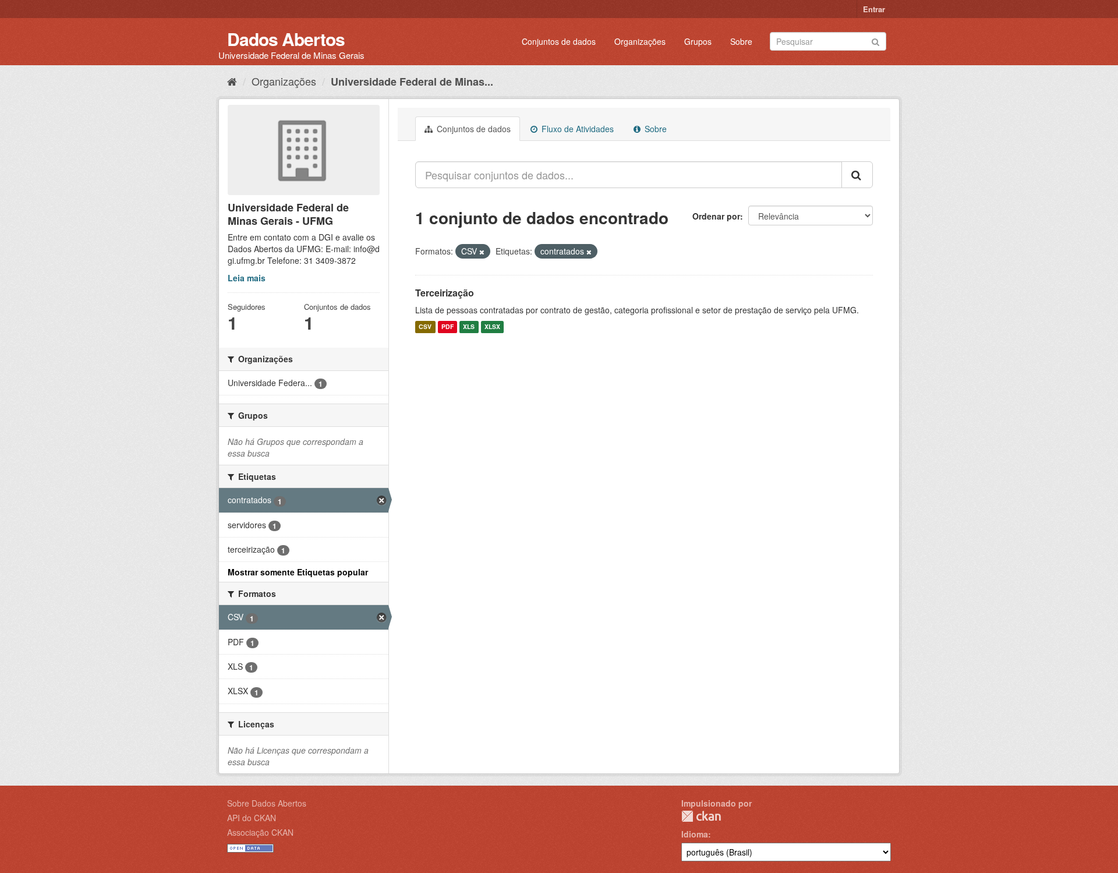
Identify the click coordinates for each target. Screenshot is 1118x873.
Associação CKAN (260, 832)
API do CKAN (251, 817)
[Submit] (875, 40)
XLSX (492, 327)
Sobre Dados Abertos (266, 803)
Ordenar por (716, 216)
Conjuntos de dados (559, 41)
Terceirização (444, 292)
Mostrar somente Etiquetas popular (298, 572)
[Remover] (481, 251)
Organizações (640, 41)
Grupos (698, 41)
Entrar (874, 9)
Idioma (694, 834)
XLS (469, 327)
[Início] (232, 81)
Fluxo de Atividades (576, 129)
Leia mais (247, 278)
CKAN (701, 816)
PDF (447, 327)
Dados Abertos (286, 38)
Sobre (741, 41)
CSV (425, 327)
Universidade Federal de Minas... (412, 81)
